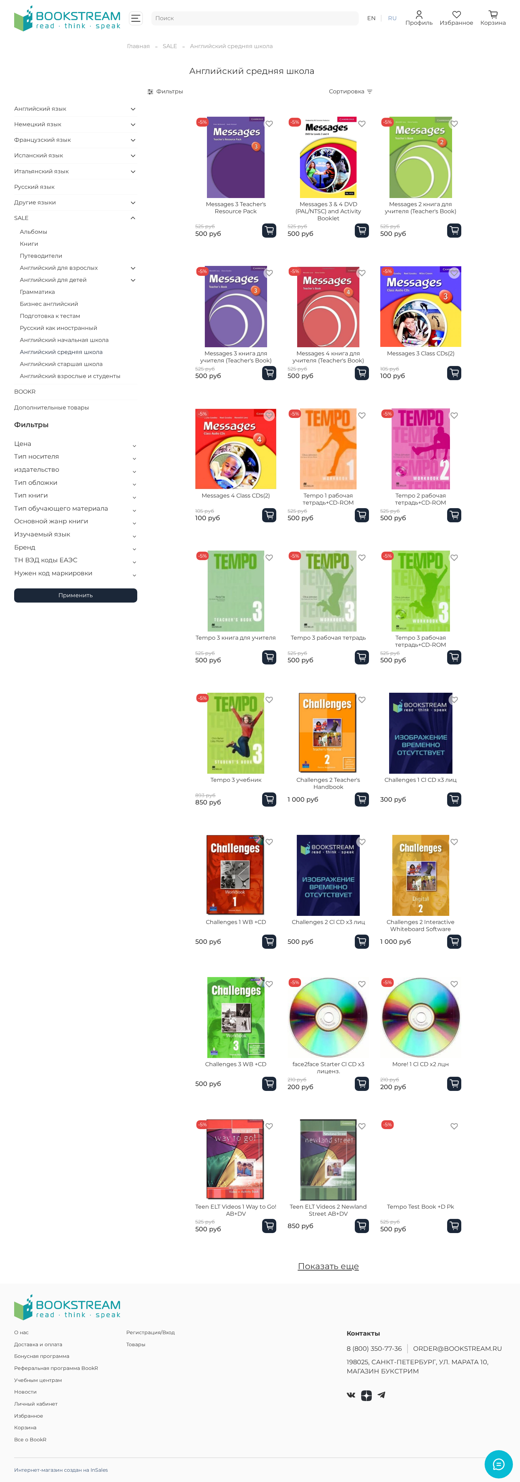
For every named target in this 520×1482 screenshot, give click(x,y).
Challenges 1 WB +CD (236, 922)
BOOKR (25, 391)
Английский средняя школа (61, 352)
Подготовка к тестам (50, 316)
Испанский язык (38, 155)
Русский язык (34, 187)
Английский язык (40, 108)
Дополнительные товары (51, 407)
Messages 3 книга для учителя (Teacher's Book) (236, 357)
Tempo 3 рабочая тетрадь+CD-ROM (420, 641)
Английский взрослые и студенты (70, 376)
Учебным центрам (38, 1380)
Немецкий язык (37, 124)
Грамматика (37, 292)
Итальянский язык (41, 171)
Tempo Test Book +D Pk (420, 1206)
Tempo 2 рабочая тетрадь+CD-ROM (420, 499)
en (371, 18)
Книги (29, 243)
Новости (25, 1392)
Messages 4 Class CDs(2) (236, 495)
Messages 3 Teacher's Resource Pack (236, 208)
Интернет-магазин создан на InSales (61, 1470)
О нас (21, 1332)
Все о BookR (30, 1439)
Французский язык (42, 139)
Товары (135, 1344)
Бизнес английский (49, 304)
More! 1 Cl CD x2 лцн (420, 1064)
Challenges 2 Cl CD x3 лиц (328, 922)
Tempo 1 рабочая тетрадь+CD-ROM (328, 499)
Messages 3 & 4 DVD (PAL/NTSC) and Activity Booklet (328, 211)
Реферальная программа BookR (56, 1368)
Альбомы (33, 231)
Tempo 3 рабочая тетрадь (328, 637)
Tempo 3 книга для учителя (236, 637)
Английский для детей (53, 280)
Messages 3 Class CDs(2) (421, 353)
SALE (170, 46)
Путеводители (41, 255)
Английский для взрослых (59, 268)
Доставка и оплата (38, 1344)
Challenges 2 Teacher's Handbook (328, 783)
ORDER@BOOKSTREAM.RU (457, 1348)
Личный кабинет (36, 1404)
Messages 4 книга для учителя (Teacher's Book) (328, 357)
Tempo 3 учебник (235, 780)
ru (392, 18)
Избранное (28, 1416)
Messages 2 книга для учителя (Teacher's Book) (420, 208)
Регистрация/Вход (150, 1332)
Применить (75, 595)
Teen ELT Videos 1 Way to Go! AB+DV (235, 1210)
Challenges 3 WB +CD (235, 1064)
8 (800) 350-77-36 (374, 1348)
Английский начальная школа (64, 340)
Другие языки (35, 202)
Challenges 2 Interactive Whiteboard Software (421, 925)
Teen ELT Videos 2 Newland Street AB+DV (328, 1210)
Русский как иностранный (58, 328)
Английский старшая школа (61, 364)
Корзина (25, 1427)
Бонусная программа (41, 1356)
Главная (138, 46)
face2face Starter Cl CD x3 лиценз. (328, 1068)
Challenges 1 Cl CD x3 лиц (421, 780)
